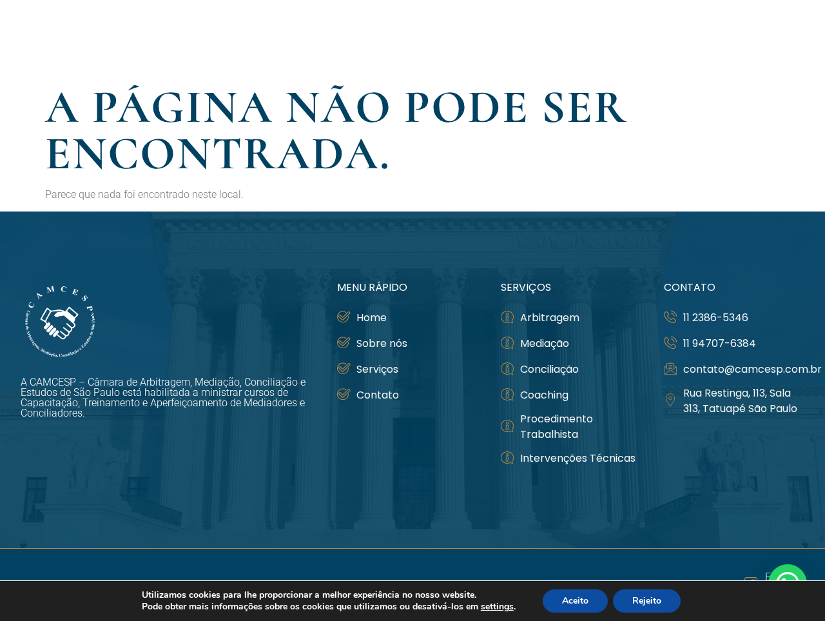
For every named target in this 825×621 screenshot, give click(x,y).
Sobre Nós (539, 39)
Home (477, 39)
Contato (776, 39)
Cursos (619, 39)
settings (497, 607)
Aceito (575, 601)
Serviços (696, 39)
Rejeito (646, 601)
